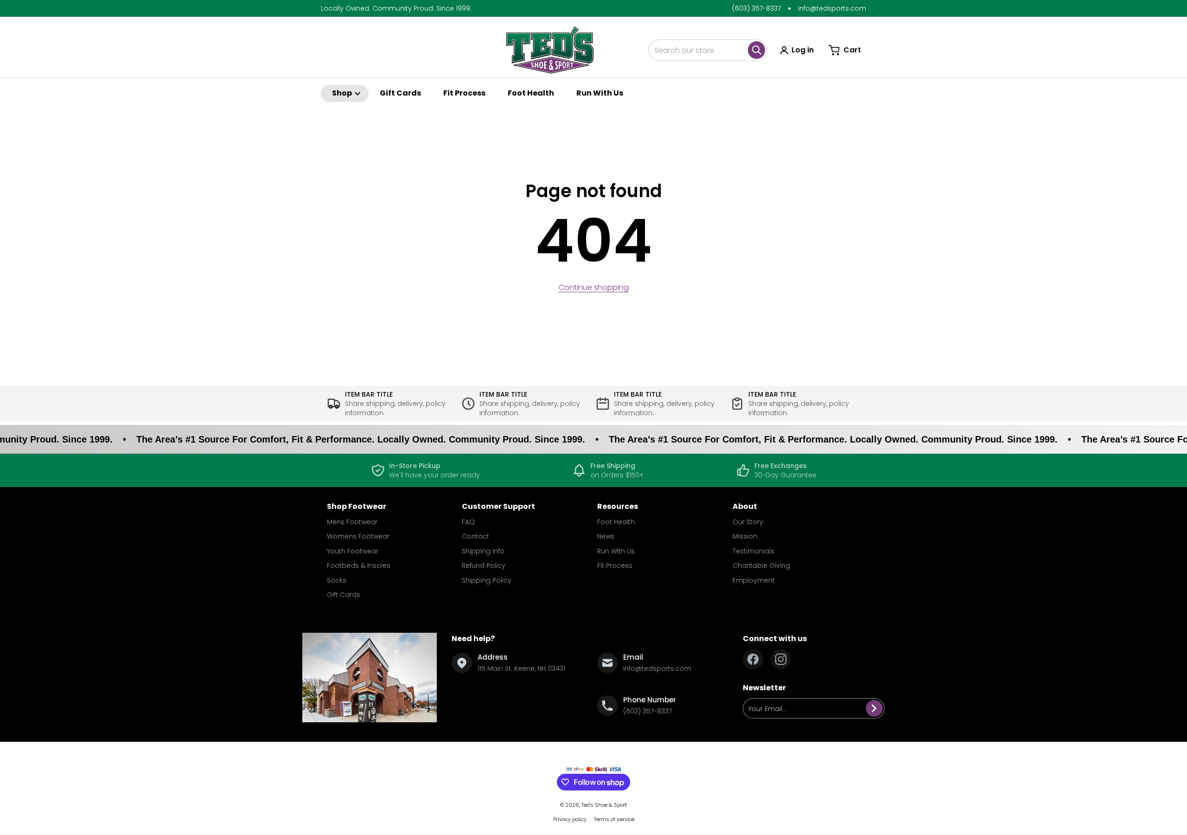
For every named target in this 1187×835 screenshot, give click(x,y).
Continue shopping (594, 287)
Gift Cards (343, 594)
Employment (754, 580)
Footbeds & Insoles (358, 565)
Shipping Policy (486, 580)
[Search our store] (756, 50)
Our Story (748, 522)
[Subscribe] (874, 708)
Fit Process (614, 565)
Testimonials (753, 551)
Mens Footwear (352, 522)
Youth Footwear (352, 551)
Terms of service (614, 819)
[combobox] (707, 50)
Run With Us (616, 551)
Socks (336, 580)
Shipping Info (483, 551)
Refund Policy (483, 565)
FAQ (468, 522)
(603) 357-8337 (756, 8)
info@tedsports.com (832, 8)
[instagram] (781, 659)
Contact (475, 536)
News (605, 536)
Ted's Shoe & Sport (604, 805)
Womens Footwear (358, 536)
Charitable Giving (761, 565)
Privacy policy (570, 819)
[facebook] (753, 659)
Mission (745, 536)
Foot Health (616, 522)
